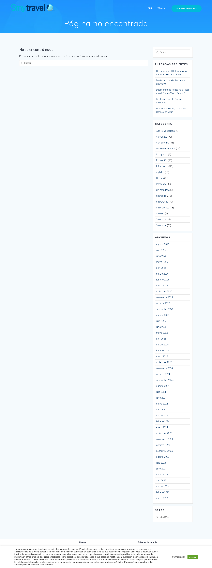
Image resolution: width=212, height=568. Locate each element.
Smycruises (162, 201)
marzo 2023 (162, 486)
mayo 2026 (162, 262)
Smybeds (161, 195)
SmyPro (160, 213)
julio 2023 (161, 462)
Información (162, 166)
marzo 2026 (162, 273)
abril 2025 (161, 338)
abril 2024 (161, 409)
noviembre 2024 (164, 368)
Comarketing (162, 142)
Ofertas (160, 178)
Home (149, 8)
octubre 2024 (163, 374)
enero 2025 (162, 356)
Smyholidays (162, 207)
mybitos (160, 172)
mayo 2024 (162, 403)
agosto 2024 (162, 386)
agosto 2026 (162, 244)
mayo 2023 (162, 474)
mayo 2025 (162, 332)
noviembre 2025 (164, 297)
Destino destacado (166, 148)
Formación (161, 160)
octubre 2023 (163, 445)
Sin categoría (163, 190)
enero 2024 (162, 427)
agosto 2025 (162, 315)
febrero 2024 (162, 421)
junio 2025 (161, 327)
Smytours (161, 219)
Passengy (161, 184)
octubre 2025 (163, 303)
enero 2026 (162, 285)
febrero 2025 (162, 350)
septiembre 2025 (164, 309)
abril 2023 (161, 480)
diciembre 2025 (164, 291)
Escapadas (162, 154)
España (160, 8)
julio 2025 (161, 321)
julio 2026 (161, 250)
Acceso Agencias (186, 8)
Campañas (161, 136)
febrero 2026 (162, 279)
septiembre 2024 (164, 380)
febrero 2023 (162, 492)
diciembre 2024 (164, 362)
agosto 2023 (162, 456)
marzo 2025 (162, 344)
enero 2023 (162, 498)
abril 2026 (161, 267)
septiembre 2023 (164, 451)
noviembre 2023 (164, 439)
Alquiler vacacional (165, 131)
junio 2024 (161, 397)
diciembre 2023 (164, 433)
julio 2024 (161, 392)
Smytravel (161, 225)
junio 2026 (161, 256)
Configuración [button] (178, 557)
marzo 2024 (162, 415)
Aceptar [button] (192, 557)
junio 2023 (161, 468)
